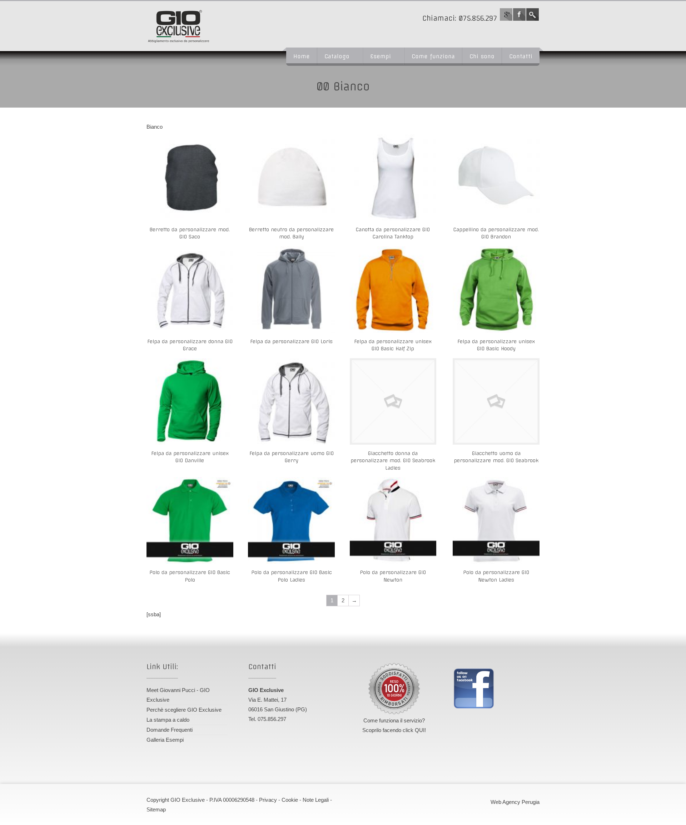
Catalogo (336, 56)
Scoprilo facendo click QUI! (394, 730)
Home (301, 56)
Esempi (380, 56)
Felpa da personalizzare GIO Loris (291, 342)
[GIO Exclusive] (205, 26)
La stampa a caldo (167, 720)
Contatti (520, 56)
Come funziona (433, 56)
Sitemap (156, 809)
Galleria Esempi (165, 740)
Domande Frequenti (169, 730)
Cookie (290, 800)
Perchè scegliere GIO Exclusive (184, 710)
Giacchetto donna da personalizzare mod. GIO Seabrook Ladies (393, 460)
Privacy (268, 800)
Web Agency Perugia (515, 802)
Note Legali (316, 800)
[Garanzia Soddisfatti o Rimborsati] (394, 689)
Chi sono (481, 56)
